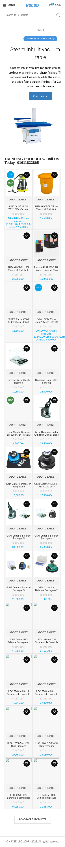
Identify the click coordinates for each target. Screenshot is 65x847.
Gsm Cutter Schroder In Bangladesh (18, 485)
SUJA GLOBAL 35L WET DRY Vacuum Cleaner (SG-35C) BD (18, 209)
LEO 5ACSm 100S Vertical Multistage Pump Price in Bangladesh (46, 799)
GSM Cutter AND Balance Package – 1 (18, 641)
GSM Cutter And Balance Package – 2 (46, 589)
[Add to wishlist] (26, 175)
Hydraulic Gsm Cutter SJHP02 (46, 381)
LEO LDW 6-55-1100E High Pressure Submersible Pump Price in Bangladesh (18, 747)
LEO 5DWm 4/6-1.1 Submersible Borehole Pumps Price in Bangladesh (46, 695)
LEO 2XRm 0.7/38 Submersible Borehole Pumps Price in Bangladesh (46, 643)
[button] (18, 200)
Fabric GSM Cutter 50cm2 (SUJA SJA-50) (46, 320)
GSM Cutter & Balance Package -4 (46, 537)
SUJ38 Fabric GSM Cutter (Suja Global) (18, 320)
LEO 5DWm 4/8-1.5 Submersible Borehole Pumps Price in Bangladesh (18, 695)
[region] (32, 91)
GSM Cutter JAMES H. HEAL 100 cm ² (46, 485)
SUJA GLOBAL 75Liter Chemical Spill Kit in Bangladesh (46, 209)
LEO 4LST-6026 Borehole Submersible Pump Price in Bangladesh (18, 799)
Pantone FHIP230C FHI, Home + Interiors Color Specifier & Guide (46, 270)
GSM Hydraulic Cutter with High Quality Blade (46, 433)
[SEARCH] (58, 15)
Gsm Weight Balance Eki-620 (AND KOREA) (18, 433)
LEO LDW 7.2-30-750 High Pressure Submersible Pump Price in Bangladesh (46, 747)
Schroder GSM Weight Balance (18, 381)
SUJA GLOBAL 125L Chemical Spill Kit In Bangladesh (18, 270)
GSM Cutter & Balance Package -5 (18, 537)
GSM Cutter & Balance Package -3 (18, 589)
